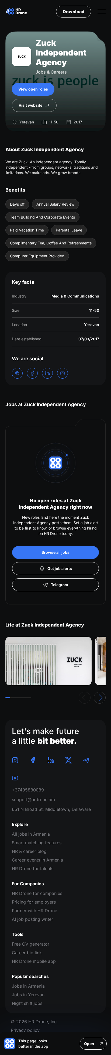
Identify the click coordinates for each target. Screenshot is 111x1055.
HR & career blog (29, 851)
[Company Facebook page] (32, 373)
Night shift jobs (27, 1003)
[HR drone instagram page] (15, 760)
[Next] (100, 698)
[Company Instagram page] (62, 373)
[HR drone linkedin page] (50, 760)
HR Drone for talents (32, 868)
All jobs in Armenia (31, 834)
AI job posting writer (32, 919)
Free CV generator (30, 944)
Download (73, 11)
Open (89, 1043)
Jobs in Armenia (28, 986)
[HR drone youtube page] (15, 778)
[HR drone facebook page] (33, 760)
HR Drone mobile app (34, 961)
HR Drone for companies (37, 893)
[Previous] (85, 698)
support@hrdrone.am (33, 799)
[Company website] (17, 373)
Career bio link (27, 952)
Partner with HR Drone (34, 910)
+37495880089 (28, 790)
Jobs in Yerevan (28, 994)
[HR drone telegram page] (86, 760)
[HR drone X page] (68, 760)
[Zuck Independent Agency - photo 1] (48, 661)
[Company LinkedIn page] (47, 373)
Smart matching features (36, 842)
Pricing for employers (34, 902)
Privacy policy (25, 1030)
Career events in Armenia (37, 860)
